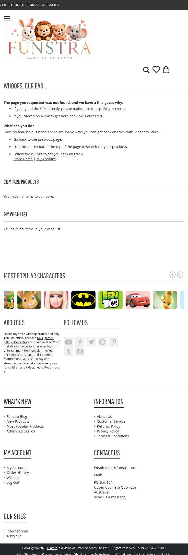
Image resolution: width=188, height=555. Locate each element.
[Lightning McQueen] (96, 299)
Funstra (52, 548)
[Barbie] (15, 299)
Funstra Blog (17, 416)
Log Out (13, 482)
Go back (19, 139)
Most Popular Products (25, 426)
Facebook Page (79, 341)
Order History (18, 472)
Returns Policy (108, 426)
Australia (14, 536)
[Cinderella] (151, 299)
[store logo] (49, 38)
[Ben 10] (69, 299)
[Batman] (42, 299)
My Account (46, 159)
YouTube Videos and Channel (68, 341)
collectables (19, 342)
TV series (46, 355)
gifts (7, 342)
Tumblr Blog (68, 351)
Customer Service (111, 421)
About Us (104, 416)
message (118, 497)
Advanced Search (21, 431)
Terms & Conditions (113, 436)
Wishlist (13, 477)
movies (47, 350)
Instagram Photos (79, 351)
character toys (43, 346)
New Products (18, 421)
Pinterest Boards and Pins (113, 341)
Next (180, 274)
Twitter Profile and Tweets (91, 341)
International (17, 531)
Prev (172, 274)
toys (40, 338)
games (49, 338)
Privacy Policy (108, 431)
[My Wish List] (154, 71)
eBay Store (102, 341)
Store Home (23, 159)
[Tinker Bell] (123, 299)
